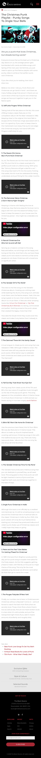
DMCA (31, 726)
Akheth (19, 729)
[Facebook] (22, 714)
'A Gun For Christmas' (17, 303)
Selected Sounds (20, 684)
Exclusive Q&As (20, 668)
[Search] (31, 4)
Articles (9, 723)
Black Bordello (21, 723)
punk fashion (32, 400)
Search (9, 729)
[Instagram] (18, 714)
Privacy (31, 723)
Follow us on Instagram (10, 10)
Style (8, 726)
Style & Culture (20, 676)
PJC (18, 726)
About (31, 729)
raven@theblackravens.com (20, 709)
